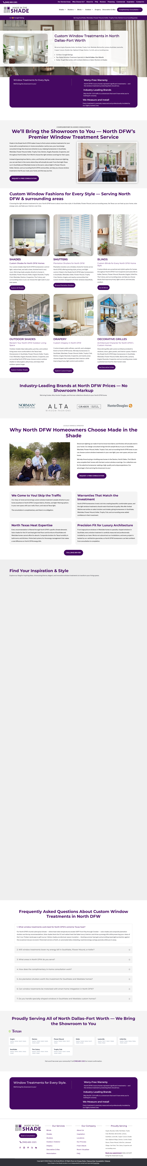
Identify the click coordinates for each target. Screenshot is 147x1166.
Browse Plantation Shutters (64, 285)
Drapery (98, 9)
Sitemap (107, 1161)
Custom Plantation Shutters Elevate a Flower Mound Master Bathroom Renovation (61, 873)
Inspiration (130, 2)
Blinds (79, 9)
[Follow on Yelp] (32, 1147)
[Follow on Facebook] (20, 1147)
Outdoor (88, 9)
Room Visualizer (83, 1149)
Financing (111, 2)
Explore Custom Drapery (63, 371)
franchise (96, 1163)
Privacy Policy (81, 1161)
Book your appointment (114, 1153)
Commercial (120, 2)
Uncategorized (23, 774)
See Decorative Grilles (106, 367)
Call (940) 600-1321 (73, 552)
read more (15, 675)
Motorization (51, 1153)
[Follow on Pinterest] (28, 1147)
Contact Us (140, 2)
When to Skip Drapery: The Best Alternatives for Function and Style (52, 769)
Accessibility (100, 1161)
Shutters (71, 9)
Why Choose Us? (78, 2)
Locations (80, 1138)
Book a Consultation (28, 1136)
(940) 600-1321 (29, 1142)
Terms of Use (91, 1161)
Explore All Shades (17, 288)
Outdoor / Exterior (53, 1142)
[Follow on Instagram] (24, 1147)
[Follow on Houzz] (36, 1147)
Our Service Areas (64, 2)
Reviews (103, 2)
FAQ (96, 2)
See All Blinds (103, 288)
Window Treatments (24, 669)
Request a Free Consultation (24, 178)
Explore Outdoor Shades (19, 370)
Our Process (81, 1142)
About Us (89, 2)
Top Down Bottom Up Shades (29, 665)
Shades (61, 9)
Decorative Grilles (109, 9)
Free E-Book (81, 1146)
